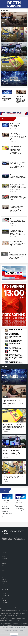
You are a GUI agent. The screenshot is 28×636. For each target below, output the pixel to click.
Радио (3, 583)
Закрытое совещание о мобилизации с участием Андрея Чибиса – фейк (18, 197)
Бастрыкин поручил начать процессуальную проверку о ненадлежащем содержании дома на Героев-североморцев (18, 255)
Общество (5, 33)
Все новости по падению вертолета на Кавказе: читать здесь (15, 341)
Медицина (4, 567)
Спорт (3, 565)
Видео (4, 375)
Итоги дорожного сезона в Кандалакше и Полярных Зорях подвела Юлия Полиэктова (18, 187)
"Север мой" (5, 500)
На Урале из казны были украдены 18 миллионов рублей (15, 358)
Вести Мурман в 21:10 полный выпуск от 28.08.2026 (6, 99)
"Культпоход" (19, 500)
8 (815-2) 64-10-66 (5, 595)
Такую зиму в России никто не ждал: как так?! (15, 355)
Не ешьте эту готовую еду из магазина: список (15, 330)
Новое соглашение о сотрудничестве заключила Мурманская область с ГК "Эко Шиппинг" (17, 208)
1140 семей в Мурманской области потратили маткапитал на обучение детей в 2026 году (13, 21)
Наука (3, 570)
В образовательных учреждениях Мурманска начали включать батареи (18, 176)
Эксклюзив (5, 78)
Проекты (4, 579)
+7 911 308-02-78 (5, 600)
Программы (4, 581)
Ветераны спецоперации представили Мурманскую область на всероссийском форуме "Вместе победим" (12, 50)
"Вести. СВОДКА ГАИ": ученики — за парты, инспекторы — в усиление (13, 477)
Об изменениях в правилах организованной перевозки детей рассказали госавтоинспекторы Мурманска (13, 65)
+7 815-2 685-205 (5, 602)
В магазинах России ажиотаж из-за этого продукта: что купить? (14, 344)
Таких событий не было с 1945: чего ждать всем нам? (15, 337)
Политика (4, 556)
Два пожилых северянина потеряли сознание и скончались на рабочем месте (18, 221)
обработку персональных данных (14, 629)
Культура (4, 563)
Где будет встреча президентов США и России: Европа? (13, 351)
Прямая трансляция (6, 577)
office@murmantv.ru (6, 597)
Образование (6, 17)
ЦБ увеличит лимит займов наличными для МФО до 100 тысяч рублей (17, 244)
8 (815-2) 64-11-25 (5, 593)
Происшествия (5, 560)
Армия (4, 47)
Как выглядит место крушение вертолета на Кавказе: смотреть (15, 362)
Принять (14, 634)
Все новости (23, 119)
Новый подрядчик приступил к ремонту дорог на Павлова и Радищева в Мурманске (17, 232)
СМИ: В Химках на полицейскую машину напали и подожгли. (14, 348)
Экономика (4, 558)
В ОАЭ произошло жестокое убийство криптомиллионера (13, 334)
